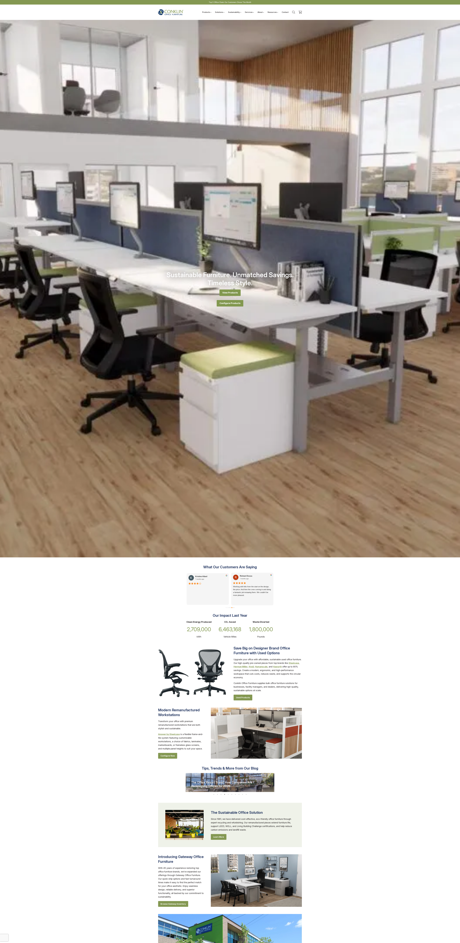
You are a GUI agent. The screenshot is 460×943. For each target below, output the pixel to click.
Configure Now (168, 756)
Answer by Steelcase (169, 734)
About (260, 12)
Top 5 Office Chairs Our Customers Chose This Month (230, 2)
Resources (272, 12)
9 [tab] (242, 794)
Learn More (218, 837)
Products (206, 12)
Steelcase (294, 663)
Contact (285, 12)
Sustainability (234, 12)
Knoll (251, 666)
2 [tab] (217, 794)
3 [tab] (221, 794)
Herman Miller (241, 666)
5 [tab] (228, 794)
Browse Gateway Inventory (173, 904)
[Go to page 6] (228, 607)
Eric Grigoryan (246, 576)
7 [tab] (235, 794)
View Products (230, 292)
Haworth (277, 666)
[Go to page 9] (233, 607)
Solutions (219, 12)
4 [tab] (224, 794)
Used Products (243, 697)
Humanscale (261, 666)
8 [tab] (239, 794)
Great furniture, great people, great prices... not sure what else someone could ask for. (251, 588)
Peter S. (198, 576)
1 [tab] (214, 794)
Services (249, 12)
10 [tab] (246, 794)
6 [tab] (232, 794)
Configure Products (230, 303)
